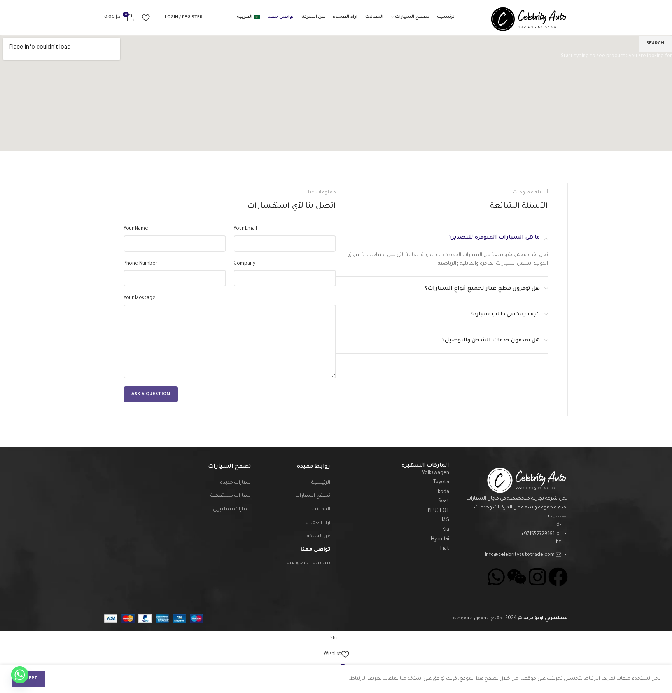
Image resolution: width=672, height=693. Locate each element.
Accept (28, 678)
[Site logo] (527, 18)
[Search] (157, 17)
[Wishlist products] (145, 17)
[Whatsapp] (19, 674)
